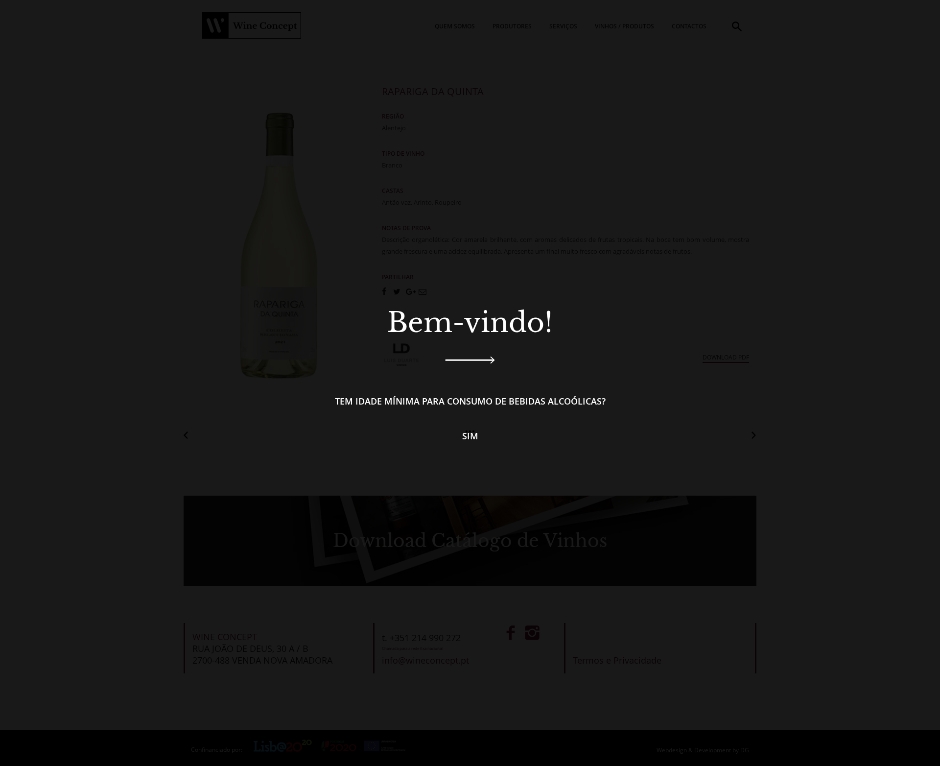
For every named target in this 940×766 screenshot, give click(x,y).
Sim (470, 436)
